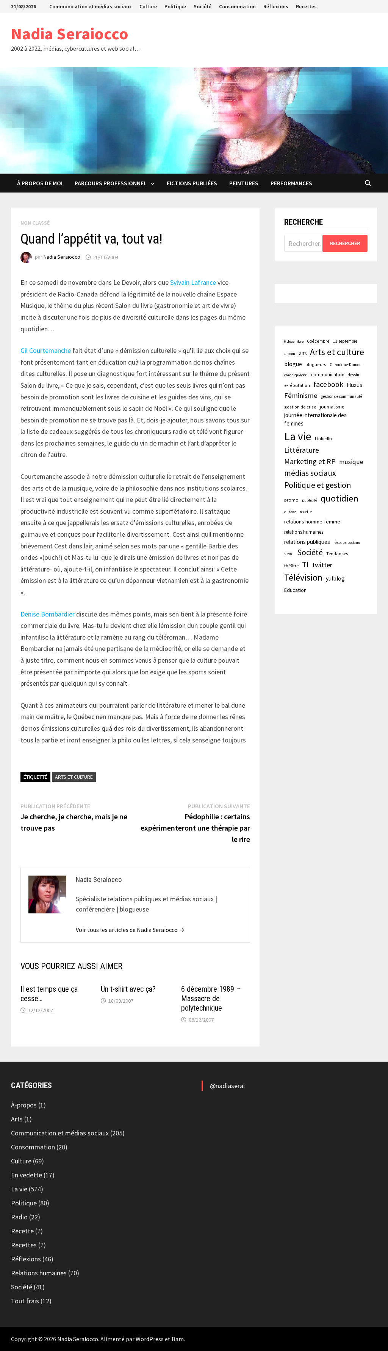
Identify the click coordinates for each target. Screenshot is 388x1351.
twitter (322, 565)
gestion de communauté (341, 396)
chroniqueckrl (296, 375)
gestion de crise (300, 407)
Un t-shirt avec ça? (128, 989)
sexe (289, 553)
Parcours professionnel (111, 183)
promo (291, 500)
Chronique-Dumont (346, 364)
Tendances (337, 553)
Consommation (237, 6)
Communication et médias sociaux (90, 6)
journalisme (332, 407)
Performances (291, 183)
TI (305, 564)
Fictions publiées (192, 183)
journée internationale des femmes (315, 419)
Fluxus (354, 384)
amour (290, 353)
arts (303, 353)
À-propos (24, 1105)
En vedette (26, 1175)
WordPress (150, 1339)
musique (351, 462)
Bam (178, 1339)
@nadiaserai (227, 1085)
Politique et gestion (317, 485)
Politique (175, 6)
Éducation (295, 590)
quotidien (339, 498)
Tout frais (25, 1301)
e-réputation (297, 385)
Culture (148, 6)
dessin (353, 374)
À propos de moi (40, 183)
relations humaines (303, 532)
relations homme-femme (312, 521)
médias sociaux (310, 473)
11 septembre (345, 341)
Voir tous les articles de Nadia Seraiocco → (130, 929)
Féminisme (301, 395)
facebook (328, 384)
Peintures (243, 183)
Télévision (303, 577)
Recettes (306, 6)
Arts (17, 1119)
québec (290, 511)
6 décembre (294, 341)
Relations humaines (39, 1273)
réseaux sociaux (346, 542)
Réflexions (275, 6)
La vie (297, 436)
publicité (309, 500)
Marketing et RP (310, 461)
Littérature (301, 450)
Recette (22, 1231)
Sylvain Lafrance (193, 282)
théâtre (291, 565)
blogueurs (315, 364)
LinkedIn (323, 438)
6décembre (318, 341)
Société (202, 6)
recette (306, 511)
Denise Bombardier (47, 614)
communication (327, 374)
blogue (293, 364)
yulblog (335, 578)
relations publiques (307, 541)
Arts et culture (74, 776)
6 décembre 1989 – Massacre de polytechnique (211, 998)
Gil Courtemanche (45, 350)
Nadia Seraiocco (69, 33)
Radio (19, 1217)
